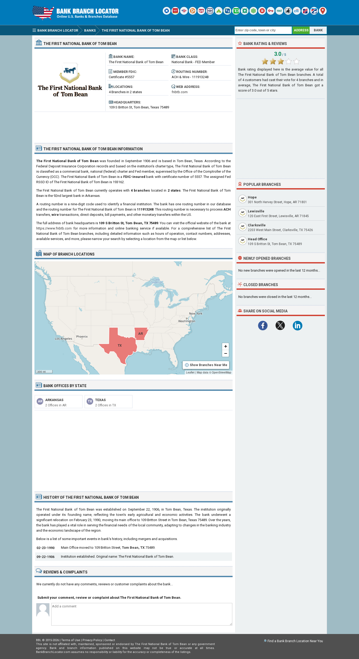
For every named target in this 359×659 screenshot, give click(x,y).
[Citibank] (297, 14)
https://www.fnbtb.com (54, 228)
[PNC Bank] (193, 14)
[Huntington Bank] (253, 14)
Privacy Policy (92, 640)
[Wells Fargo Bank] (175, 14)
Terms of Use (70, 640)
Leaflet (190, 372)
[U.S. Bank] (201, 14)
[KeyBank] (271, 14)
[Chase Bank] (167, 14)
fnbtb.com (180, 92)
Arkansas (54, 400)
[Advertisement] (133, 125)
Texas (100, 400)
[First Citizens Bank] (305, 14)
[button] (225, 346)
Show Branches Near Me (208, 365)
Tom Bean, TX (133, 548)
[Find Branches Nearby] (323, 14)
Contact (109, 640)
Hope (252, 197)
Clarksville (257, 225)
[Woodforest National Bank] (288, 14)
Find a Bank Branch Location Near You (295, 641)
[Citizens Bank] (245, 14)
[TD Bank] (236, 14)
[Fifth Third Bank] (227, 14)
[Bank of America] (184, 14)
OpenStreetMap (221, 372)
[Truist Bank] (210, 14)
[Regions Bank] (219, 14)
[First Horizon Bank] (314, 14)
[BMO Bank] (262, 14)
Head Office (257, 239)
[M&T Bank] (279, 14)
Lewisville (256, 211)
